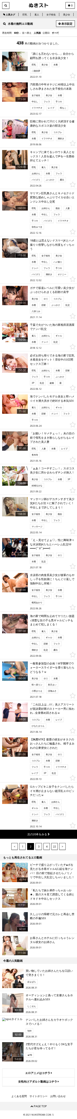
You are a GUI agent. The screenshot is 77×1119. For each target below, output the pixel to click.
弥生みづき (37, 226)
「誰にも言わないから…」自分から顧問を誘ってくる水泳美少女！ (52, 56)
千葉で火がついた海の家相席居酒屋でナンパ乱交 (52, 327)
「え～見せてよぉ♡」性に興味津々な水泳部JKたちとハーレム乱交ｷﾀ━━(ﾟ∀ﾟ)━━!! (52, 544)
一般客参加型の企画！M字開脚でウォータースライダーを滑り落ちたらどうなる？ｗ (52, 667)
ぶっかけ (50, 179)
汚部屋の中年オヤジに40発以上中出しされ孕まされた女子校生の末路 (52, 86)
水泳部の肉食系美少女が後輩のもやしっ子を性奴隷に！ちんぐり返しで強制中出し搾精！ (52, 579)
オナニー (62, 274)
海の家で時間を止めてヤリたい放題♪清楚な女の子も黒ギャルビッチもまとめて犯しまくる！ (52, 620)
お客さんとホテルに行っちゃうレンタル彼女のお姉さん (52, 940)
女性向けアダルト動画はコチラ (38, 1081)
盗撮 (52, 382)
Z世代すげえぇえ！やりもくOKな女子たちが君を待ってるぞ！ (49, 1046)
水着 (55, 64)
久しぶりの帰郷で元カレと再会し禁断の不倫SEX (52, 916)
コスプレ (57, 132)
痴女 (58, 208)
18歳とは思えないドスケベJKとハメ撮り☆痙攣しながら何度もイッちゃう (52, 244)
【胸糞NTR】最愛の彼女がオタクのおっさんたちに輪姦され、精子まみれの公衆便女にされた (52, 743)
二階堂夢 (36, 70)
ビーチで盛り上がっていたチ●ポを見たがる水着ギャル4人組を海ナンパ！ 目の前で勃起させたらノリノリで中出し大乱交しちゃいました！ (52, 871)
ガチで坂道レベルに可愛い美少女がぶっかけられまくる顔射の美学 (52, 290)
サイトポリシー (38, 1096)
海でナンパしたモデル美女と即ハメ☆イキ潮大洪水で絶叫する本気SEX (52, 398)
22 (54, 846)
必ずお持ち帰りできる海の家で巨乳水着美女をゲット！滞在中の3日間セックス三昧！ (52, 359)
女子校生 (51, 14)
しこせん (31, 1006)
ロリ (46, 298)
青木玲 (35, 454)
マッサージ (37, 526)
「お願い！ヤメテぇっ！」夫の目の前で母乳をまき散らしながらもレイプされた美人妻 (52, 437)
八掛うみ (36, 311)
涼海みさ (52, 690)
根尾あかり (37, 602)
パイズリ (36, 179)
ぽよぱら (31, 981)
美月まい (52, 684)
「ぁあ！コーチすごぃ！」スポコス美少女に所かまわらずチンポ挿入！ (52, 470)
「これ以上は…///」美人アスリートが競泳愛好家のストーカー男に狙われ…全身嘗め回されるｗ (52, 708)
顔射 (43, 304)
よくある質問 (19, 1096)
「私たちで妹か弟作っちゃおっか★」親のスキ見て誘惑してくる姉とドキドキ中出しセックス (52, 894)
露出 (62, 179)
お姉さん (36, 173)
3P (33, 382)
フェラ (47, 101)
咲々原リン (37, 684)
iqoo (29, 1030)
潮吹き (61, 138)
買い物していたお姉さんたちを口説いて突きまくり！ (49, 973)
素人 (36, 14)
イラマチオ (37, 107)
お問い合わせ (58, 1096)
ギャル (59, 335)
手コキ (59, 101)
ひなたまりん (38, 725)
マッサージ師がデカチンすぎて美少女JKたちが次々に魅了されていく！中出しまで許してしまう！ (52, 503)
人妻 (67, 208)
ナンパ (35, 268)
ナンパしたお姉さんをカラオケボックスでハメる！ (49, 1022)
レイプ (51, 107)
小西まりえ (37, 690)
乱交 (67, 304)
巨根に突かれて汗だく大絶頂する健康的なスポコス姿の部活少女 (52, 123)
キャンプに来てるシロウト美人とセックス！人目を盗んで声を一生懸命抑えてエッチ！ (52, 156)
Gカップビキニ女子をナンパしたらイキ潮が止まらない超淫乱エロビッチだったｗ (52, 791)
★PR (29, 1055)
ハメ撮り (57, 261)
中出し (35, 101)
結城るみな (37, 485)
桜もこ (63, 107)
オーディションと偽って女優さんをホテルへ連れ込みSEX (49, 997)
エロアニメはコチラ (38, 1073)
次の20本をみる (37, 834)
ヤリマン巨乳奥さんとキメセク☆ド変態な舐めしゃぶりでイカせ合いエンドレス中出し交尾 (52, 197)
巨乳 (24, 14)
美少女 (66, 14)
